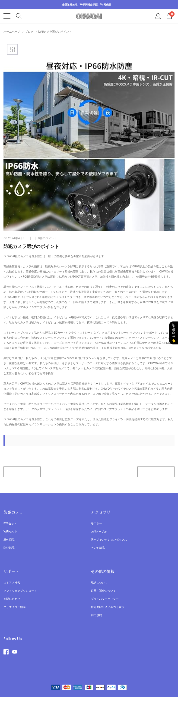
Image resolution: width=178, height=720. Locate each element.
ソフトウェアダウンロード (20, 591)
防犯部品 (9, 548)
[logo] (89, 16)
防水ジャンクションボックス (109, 540)
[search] (19, 15)
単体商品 (9, 540)
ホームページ (11, 32)
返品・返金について (103, 591)
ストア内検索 (11, 583)
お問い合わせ (11, 599)
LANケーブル (99, 531)
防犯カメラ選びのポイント (31, 246)
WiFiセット (10, 531)
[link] (7, 651)
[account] (158, 15)
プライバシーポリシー (105, 599)
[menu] (6, 16)
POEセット (10, 523)
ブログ (29, 32)
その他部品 (98, 548)
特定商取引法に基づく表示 (107, 607)
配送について (99, 583)
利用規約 (96, 615)
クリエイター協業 (14, 607)
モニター (96, 523)
